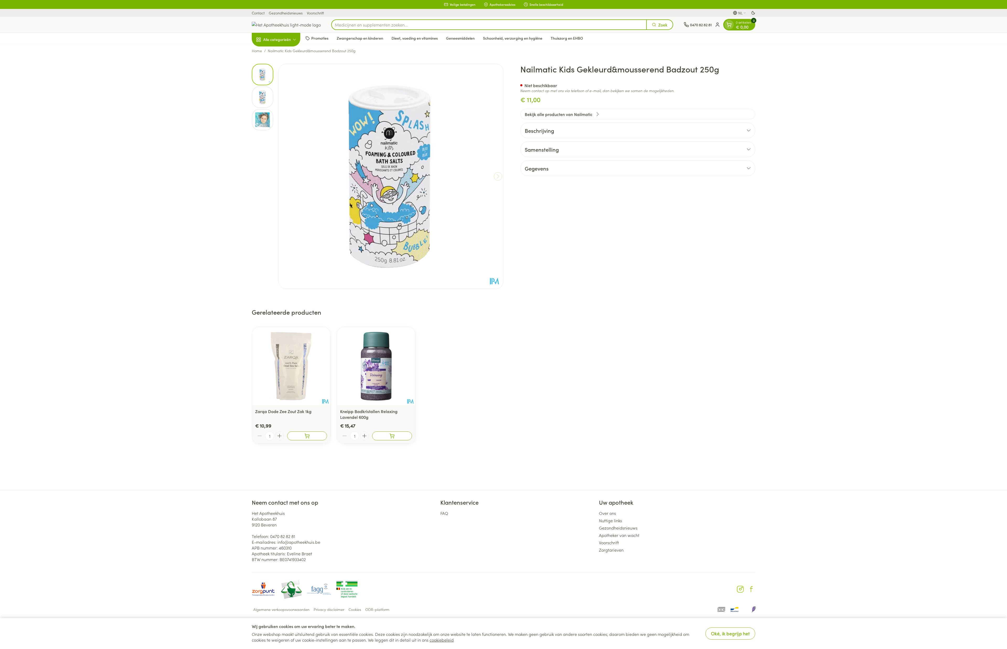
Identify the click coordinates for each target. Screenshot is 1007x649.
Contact (258, 12)
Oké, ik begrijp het (730, 633)
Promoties (319, 38)
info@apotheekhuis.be (298, 542)
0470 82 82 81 (282, 536)
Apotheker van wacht (619, 535)
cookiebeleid (442, 640)
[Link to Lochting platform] (754, 609)
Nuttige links (610, 520)
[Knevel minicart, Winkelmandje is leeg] (729, 24)
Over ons (607, 513)
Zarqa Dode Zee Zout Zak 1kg (283, 411)
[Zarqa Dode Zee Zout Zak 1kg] (291, 366)
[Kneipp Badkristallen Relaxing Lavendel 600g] (376, 366)
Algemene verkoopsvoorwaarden (281, 609)
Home (257, 50)
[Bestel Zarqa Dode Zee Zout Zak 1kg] (307, 435)
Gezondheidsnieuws (286, 12)
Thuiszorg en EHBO (567, 38)
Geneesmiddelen (460, 38)
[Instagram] (740, 589)
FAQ (444, 513)
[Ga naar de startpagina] (286, 25)
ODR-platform (377, 609)
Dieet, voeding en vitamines (415, 38)
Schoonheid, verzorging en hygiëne (512, 38)
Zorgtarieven (611, 550)
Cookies (355, 609)
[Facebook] (751, 589)
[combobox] (489, 24)
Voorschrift (315, 12)
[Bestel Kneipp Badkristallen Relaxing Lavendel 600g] (392, 435)
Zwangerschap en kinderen (360, 38)
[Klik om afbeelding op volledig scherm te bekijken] (391, 176)
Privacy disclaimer (329, 609)
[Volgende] (498, 176)
